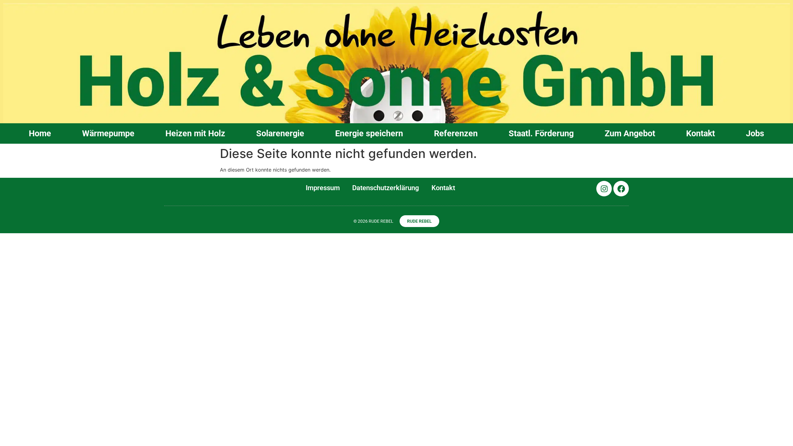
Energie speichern (369, 133)
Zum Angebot (630, 133)
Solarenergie (280, 133)
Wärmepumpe (108, 133)
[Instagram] (604, 188)
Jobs (755, 133)
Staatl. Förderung (541, 133)
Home (40, 133)
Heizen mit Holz (195, 133)
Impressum (323, 188)
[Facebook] (621, 188)
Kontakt (700, 133)
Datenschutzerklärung (385, 188)
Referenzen (456, 133)
